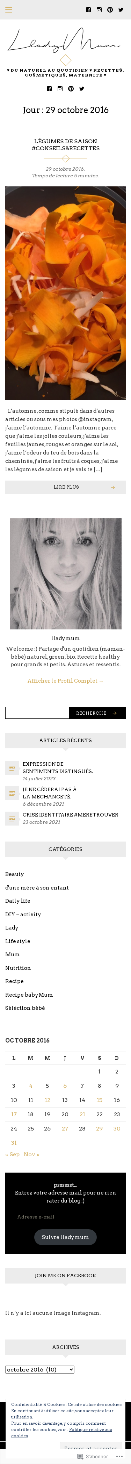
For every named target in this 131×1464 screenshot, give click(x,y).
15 (99, 1100)
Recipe (14, 981)
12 (47, 1100)
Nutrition (18, 968)
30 (117, 1128)
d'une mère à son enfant (37, 888)
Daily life (17, 901)
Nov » (31, 1154)
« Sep (12, 1154)
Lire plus (66, 487)
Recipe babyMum (29, 995)
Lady (12, 928)
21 (82, 1114)
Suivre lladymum (65, 1237)
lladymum (65, 638)
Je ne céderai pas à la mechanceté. (50, 793)
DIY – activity (23, 914)
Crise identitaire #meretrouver (70, 815)
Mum (12, 954)
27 (65, 1128)
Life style (17, 941)
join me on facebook (65, 1275)
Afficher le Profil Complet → (65, 681)
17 (14, 1114)
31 (14, 1143)
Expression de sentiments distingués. (58, 767)
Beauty (14, 874)
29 (99, 1128)
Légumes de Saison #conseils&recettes (66, 145)
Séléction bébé (25, 1008)
